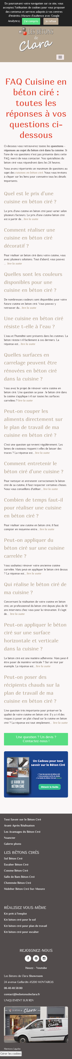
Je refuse (51, 21)
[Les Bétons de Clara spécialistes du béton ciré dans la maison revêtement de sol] (36, 38)
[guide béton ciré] (36, 774)
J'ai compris (31, 21)
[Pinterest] (36, 958)
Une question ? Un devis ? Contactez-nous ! (36, 739)
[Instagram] (44, 958)
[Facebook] (28, 958)
